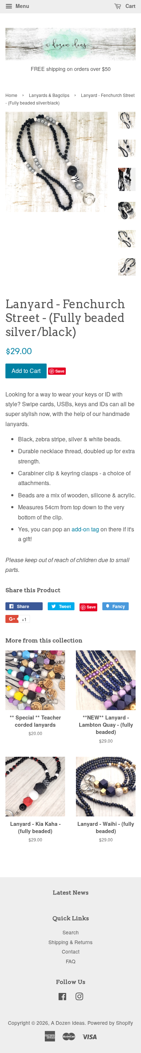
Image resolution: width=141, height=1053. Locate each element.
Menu (21, 5)
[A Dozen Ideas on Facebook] (62, 997)
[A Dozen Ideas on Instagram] (79, 997)
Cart (130, 5)
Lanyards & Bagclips (49, 95)
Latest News (71, 892)
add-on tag (85, 529)
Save (59, 371)
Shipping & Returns (70, 942)
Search (71, 932)
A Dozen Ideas (68, 1022)
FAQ (71, 961)
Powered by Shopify (110, 1022)
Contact (71, 951)
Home (11, 95)
